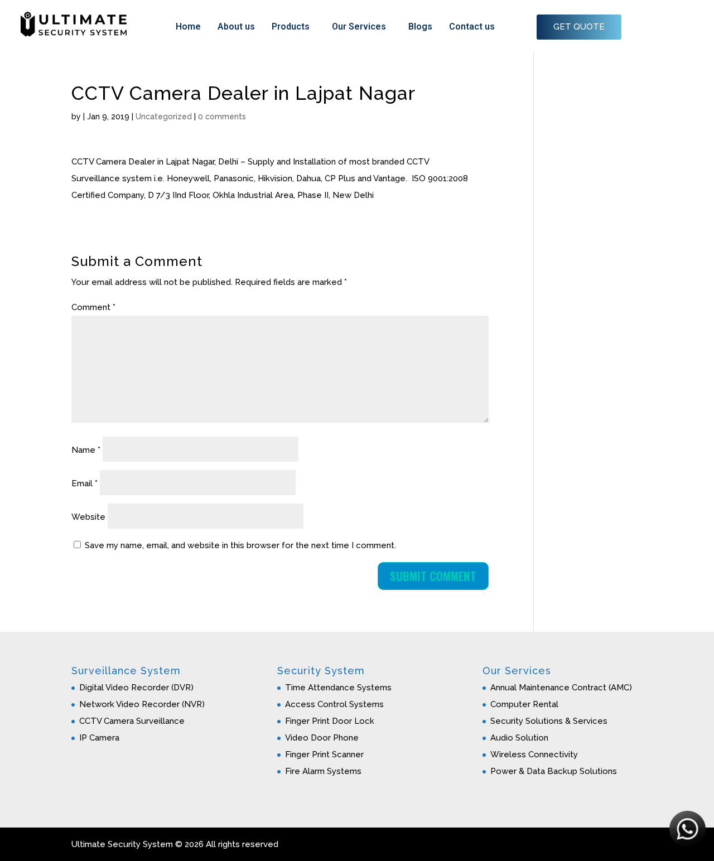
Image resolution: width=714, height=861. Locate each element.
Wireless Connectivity (534, 754)
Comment (93, 307)
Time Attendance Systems (338, 688)
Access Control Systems (334, 704)
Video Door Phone (322, 738)
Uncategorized (164, 116)
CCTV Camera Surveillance (132, 721)
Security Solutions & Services (548, 721)
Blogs (420, 26)
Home (188, 26)
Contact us (472, 26)
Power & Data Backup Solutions (553, 771)
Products (291, 26)
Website (88, 517)
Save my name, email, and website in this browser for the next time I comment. (240, 545)
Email (84, 483)
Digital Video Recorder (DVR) (136, 688)
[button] (293, 27)
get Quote (579, 27)
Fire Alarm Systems (323, 771)
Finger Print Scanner (324, 754)
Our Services (359, 26)
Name (85, 450)
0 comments (222, 116)
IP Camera (99, 738)
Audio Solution (519, 738)
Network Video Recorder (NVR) (142, 704)
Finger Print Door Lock (329, 721)
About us (236, 26)
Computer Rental (524, 704)
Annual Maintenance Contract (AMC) (561, 688)
